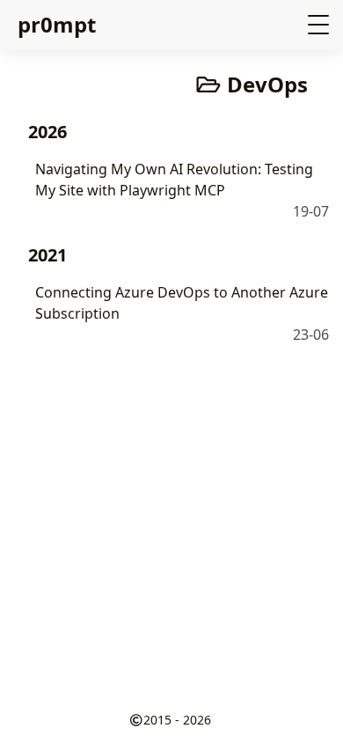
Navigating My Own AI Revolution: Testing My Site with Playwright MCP (174, 179)
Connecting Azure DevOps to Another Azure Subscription (181, 303)
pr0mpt (57, 24)
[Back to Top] (312, 711)
